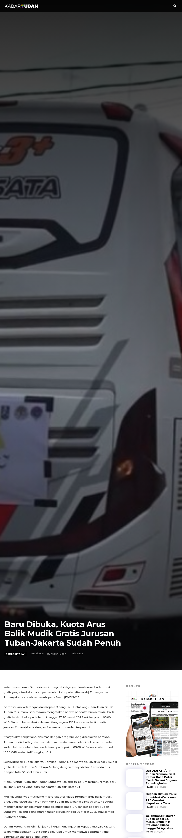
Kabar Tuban (58, 653)
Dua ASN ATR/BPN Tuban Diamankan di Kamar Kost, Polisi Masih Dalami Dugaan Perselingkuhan (161, 777)
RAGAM (149, 832)
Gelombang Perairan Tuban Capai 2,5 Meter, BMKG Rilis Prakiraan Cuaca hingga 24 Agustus (160, 822)
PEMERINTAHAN (16, 654)
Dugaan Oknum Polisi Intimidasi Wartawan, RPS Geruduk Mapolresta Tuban (161, 798)
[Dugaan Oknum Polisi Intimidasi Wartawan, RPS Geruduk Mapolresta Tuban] (134, 801)
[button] (174, 6)
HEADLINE (151, 787)
